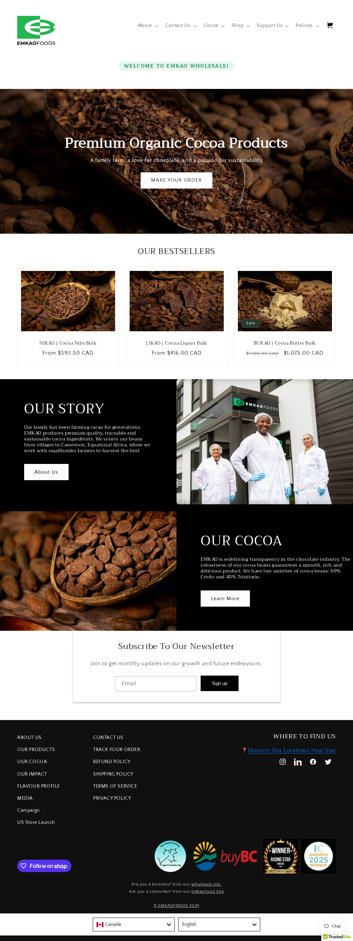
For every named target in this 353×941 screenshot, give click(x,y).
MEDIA (25, 798)
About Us (46, 472)
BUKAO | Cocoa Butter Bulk (285, 343)
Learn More (225, 598)
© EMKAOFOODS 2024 (176, 905)
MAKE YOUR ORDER (176, 180)
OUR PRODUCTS (36, 749)
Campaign (28, 810)
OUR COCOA (32, 762)
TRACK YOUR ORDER (116, 749)
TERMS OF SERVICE (115, 786)
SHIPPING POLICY (113, 774)
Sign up (219, 683)
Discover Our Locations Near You (292, 750)
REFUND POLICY (112, 762)
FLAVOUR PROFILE (38, 786)
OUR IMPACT (32, 774)
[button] (147, 25)
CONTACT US (108, 737)
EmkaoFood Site (207, 891)
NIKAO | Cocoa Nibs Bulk (68, 343)
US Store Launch (36, 822)
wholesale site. (206, 884)
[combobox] (134, 924)
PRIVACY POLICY (112, 798)
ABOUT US (29, 737)
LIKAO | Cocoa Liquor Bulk (176, 343)
